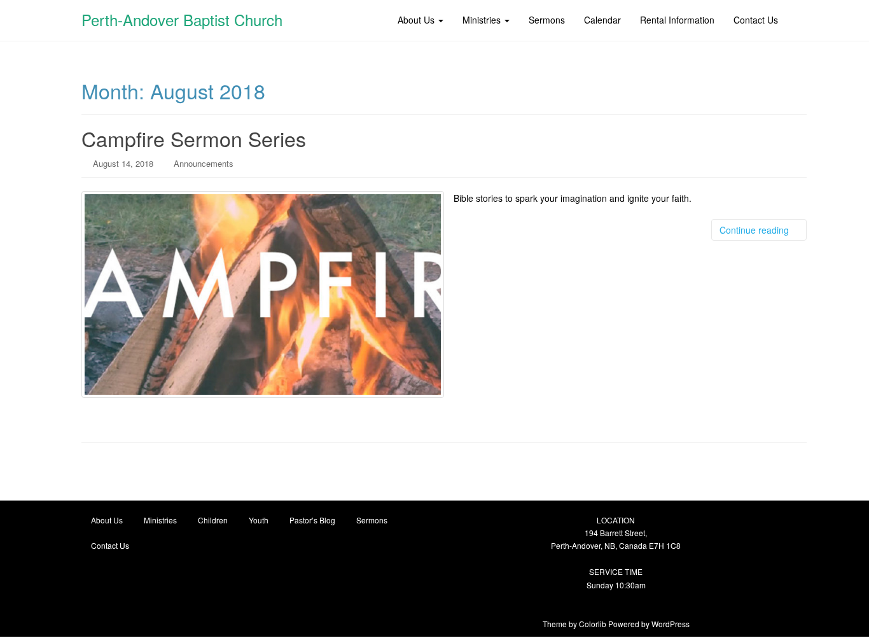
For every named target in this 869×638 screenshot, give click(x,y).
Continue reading (755, 229)
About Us (107, 519)
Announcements (203, 163)
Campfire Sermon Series (193, 138)
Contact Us (110, 545)
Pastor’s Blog (312, 519)
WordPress (670, 623)
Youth (258, 519)
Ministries (160, 519)
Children (213, 519)
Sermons (371, 519)
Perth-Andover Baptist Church (181, 19)
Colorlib (592, 623)
